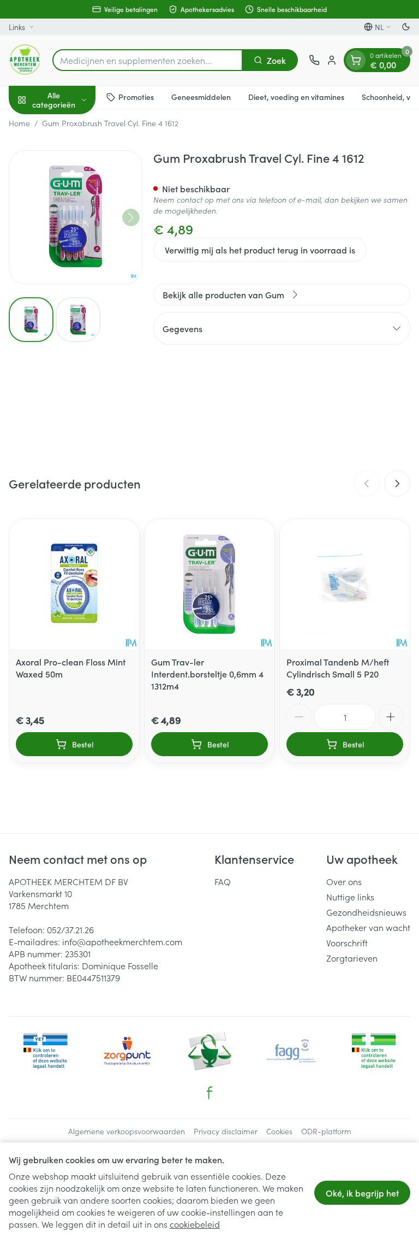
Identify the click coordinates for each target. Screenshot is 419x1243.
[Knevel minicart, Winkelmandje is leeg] (356, 60)
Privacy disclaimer (226, 1131)
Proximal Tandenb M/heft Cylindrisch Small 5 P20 (337, 668)
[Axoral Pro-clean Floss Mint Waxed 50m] (74, 584)
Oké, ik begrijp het (362, 1193)
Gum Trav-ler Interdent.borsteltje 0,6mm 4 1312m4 (207, 674)
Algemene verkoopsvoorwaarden (126, 1131)
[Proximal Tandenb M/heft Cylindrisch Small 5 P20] (345, 584)
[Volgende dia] (397, 483)
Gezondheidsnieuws (366, 912)
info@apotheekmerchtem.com (122, 941)
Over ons (344, 881)
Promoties (136, 96)
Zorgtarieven (352, 958)
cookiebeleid (195, 1224)
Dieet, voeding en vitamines (296, 96)
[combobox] (147, 60)
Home (19, 122)
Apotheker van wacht (368, 927)
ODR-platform (326, 1131)
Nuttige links (350, 897)
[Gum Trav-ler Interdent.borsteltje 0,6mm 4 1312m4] (209, 584)
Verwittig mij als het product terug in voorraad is (260, 250)
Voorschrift (347, 942)
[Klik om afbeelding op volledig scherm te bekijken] (75, 217)
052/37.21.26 (70, 929)
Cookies (279, 1131)
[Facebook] (209, 1093)
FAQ (222, 881)
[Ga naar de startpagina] (25, 60)
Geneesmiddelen (201, 96)
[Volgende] (131, 217)
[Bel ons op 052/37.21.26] (314, 60)
